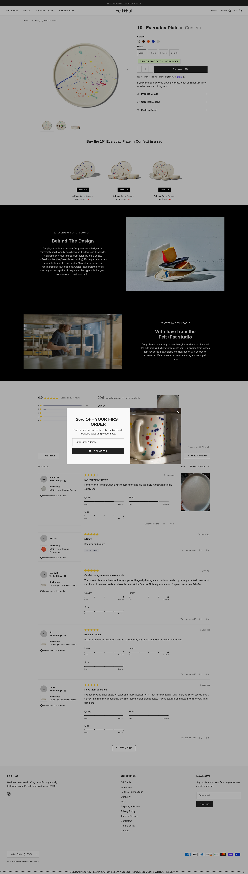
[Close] (178, 412)
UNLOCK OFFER (98, 451)
